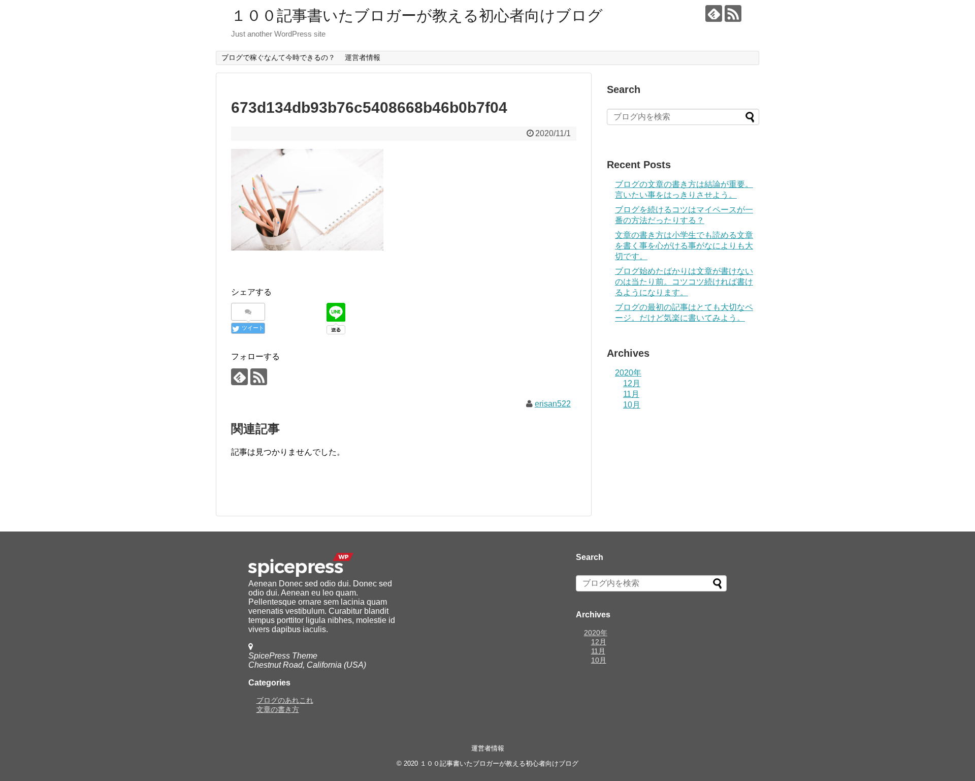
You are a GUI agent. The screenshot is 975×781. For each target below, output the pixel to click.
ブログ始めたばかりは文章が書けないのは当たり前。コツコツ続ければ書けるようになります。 (684, 282)
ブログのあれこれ (284, 700)
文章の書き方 (277, 709)
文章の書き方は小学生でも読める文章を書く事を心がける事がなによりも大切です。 (684, 246)
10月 (631, 404)
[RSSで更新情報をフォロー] (733, 13)
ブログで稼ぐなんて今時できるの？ (278, 57)
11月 (631, 394)
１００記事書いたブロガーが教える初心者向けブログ (417, 15)
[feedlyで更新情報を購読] (713, 13)
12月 (631, 383)
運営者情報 (362, 57)
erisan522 (553, 403)
